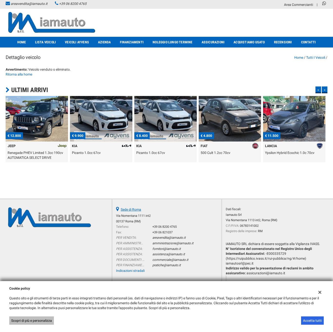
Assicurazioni (213, 42)
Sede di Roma (131, 209)
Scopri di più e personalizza (31, 321)
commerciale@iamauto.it (170, 260)
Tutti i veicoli (315, 57)
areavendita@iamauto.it (29, 4)
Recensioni (283, 42)
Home (21, 42)
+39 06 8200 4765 (73, 4)
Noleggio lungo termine (172, 42)
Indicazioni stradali (130, 271)
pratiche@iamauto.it (166, 265)
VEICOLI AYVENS (77, 42)
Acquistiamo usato (249, 42)
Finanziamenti (132, 42)
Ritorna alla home (19, 74)
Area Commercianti (298, 5)
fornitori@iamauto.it (166, 249)
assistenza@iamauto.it (168, 254)
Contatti (308, 42)
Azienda (104, 42)
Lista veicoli (45, 42)
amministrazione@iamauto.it (172, 243)
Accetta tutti (312, 321)
